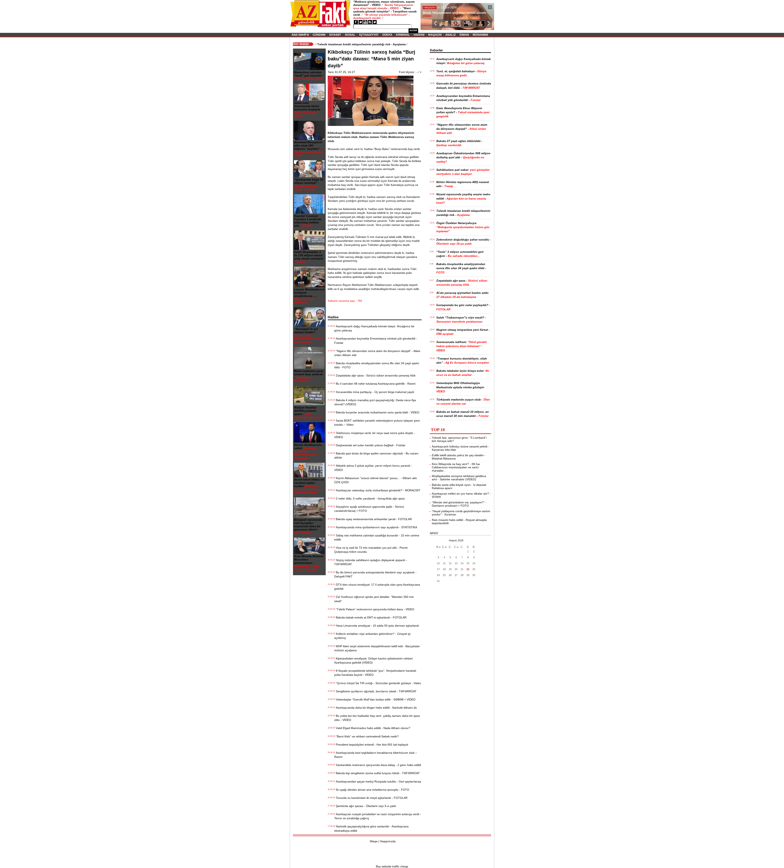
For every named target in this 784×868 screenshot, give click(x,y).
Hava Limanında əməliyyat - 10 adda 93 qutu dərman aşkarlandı (376, 625)
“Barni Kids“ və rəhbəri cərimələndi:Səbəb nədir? (366, 736)
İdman (464, 34)
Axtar (413, 30)
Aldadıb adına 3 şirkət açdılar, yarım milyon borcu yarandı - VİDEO (373, 467)
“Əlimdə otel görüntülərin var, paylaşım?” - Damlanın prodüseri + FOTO (459, 504)
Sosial (350, 34)
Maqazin (435, 34)
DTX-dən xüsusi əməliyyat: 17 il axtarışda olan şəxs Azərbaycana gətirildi (377, 586)
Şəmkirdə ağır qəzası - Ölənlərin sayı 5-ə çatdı (365, 806)
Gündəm (319, 34)
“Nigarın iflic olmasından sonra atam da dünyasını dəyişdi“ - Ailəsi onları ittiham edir (377, 353)
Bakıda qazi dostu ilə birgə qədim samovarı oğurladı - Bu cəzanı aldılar (376, 455)
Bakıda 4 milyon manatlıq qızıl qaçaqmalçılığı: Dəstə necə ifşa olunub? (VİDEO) (375, 402)
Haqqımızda (388, 841)
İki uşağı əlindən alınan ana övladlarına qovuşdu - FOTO (371, 789)
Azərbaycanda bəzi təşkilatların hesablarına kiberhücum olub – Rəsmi (375, 754)
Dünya (387, 34)
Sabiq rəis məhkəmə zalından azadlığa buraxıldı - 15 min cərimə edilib (376, 537)
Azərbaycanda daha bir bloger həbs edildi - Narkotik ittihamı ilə (375, 707)
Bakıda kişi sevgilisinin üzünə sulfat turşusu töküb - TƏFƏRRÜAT (377, 773)
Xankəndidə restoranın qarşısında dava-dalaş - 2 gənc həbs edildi (377, 765)
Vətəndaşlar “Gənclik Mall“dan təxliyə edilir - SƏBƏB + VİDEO (374, 699)
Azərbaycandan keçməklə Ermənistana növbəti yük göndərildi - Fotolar (375, 340)
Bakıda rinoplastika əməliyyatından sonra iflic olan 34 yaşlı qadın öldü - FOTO (376, 365)
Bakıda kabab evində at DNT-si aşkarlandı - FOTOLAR (370, 617)
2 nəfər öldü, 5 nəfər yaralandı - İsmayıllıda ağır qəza (369, 498)
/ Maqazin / (429, 7)
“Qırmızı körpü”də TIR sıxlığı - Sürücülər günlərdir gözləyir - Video (377, 683)
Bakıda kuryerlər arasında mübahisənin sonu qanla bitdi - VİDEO (376, 412)
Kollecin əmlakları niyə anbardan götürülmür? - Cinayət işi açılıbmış (372, 635)
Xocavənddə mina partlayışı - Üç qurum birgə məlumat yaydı (374, 392)
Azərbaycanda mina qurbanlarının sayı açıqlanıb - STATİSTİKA (375, 527)
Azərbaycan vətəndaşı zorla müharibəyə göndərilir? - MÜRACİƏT (377, 490)
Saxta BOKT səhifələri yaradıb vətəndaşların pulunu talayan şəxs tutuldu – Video (377, 422)
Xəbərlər (436, 50)
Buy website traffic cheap (392, 866)
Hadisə (419, 34)
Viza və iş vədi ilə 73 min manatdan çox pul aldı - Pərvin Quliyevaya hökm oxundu (371, 549)
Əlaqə (374, 841)
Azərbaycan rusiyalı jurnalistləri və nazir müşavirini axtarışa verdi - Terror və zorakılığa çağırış (377, 816)
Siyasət (335, 34)
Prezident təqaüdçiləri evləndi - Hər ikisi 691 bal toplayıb (371, 744)
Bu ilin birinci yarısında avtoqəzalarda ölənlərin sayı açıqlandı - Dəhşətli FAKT (375, 574)
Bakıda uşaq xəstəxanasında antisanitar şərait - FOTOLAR (373, 519)
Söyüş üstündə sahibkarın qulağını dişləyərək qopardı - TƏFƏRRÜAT (370, 562)
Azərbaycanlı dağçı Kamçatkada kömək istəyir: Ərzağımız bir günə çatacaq (374, 328)
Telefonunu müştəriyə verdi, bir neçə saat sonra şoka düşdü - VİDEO (374, 435)
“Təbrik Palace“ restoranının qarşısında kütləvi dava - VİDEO (374, 609)
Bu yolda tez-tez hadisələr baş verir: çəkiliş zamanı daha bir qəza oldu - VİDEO (377, 717)
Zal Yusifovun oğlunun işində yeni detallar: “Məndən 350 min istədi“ (374, 599)
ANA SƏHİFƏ (300, 34)
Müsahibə (480, 34)
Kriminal (403, 34)
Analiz (450, 34)
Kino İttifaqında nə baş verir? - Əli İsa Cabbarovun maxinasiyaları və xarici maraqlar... (456, 467)
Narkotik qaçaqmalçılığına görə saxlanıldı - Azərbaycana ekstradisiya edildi (371, 828)
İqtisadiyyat (369, 34)
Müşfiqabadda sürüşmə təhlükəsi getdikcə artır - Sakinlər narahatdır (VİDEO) (459, 477)
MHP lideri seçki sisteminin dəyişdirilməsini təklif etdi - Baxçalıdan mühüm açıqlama (377, 648)
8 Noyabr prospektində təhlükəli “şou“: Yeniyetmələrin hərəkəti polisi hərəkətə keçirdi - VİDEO (375, 672)
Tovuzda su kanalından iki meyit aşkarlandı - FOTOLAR (371, 797)
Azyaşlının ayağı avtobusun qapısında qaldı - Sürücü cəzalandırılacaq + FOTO (369, 508)
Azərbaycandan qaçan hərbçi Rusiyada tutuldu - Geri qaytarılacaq (377, 781)
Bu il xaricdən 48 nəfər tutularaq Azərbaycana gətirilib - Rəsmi (374, 383)
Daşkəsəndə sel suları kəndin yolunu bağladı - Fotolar (369, 445)
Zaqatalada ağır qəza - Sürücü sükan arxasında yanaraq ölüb (374, 375)
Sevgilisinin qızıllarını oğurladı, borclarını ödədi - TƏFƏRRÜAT (375, 691)
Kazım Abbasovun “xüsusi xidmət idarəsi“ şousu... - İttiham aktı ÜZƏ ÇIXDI (375, 480)
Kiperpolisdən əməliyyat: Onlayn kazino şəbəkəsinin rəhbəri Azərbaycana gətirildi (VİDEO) (373, 660)
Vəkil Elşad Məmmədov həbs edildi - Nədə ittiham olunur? (372, 728)
